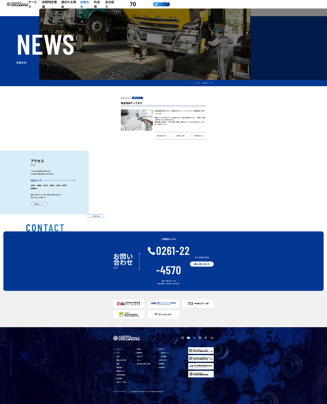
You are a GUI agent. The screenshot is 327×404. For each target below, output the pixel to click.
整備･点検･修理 (121, 360)
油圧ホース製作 (121, 382)
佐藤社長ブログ (137, 98)
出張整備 (119, 378)
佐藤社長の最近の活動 (143, 364)
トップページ (119, 349)
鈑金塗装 (119, 367)
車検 (118, 356)
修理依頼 (161, 364)
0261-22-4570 (173, 260)
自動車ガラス (121, 371)
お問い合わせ (163, 360)
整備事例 (139, 353)
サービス (117, 353)
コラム (139, 360)
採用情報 (161, 367)
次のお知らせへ (199, 136)
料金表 (139, 349)
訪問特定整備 (121, 375)
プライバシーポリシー (120, 391)
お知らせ (197, 83)
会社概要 (163, 356)
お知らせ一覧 (180, 136)
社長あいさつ (165, 353)
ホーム (191, 83)
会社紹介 (161, 349)
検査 (118, 364)
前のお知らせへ (162, 136)
